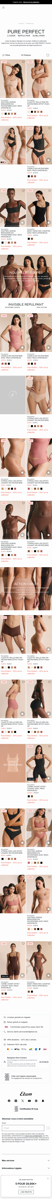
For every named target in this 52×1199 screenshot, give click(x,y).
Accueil (21, 23)
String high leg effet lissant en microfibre (38, 419)
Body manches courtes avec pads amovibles (38, 232)
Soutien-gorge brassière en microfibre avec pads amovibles (11, 105)
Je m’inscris (43, 1062)
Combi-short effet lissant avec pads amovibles (36, 788)
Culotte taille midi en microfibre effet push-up (38, 104)
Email (4, 1123)
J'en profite (26, 1192)
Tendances (29, 23)
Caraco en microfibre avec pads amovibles (38, 169)
